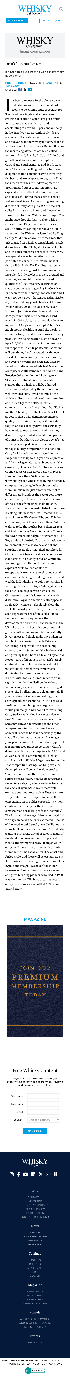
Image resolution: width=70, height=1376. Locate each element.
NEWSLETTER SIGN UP (51, 20)
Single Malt (35, 1268)
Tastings (35, 1260)
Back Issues (35, 1295)
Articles (35, 1232)
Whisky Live (35, 1342)
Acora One (55, 1363)
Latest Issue (35, 1291)
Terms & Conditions (35, 1205)
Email (19, 1111)
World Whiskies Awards (35, 1323)
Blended (35, 1264)
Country (18, 1119)
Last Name (17, 1104)
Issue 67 (51, 83)
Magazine (35, 919)
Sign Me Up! (35, 1131)
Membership (35, 1299)
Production (15, 83)
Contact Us (35, 1197)
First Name (17, 1096)
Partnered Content (35, 1236)
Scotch (35, 1275)
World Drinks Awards (35, 1319)
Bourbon (35, 1271)
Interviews (35, 1240)
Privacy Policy (35, 1209)
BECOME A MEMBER (17, 20)
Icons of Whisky (35, 1326)
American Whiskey (35, 1303)
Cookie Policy (35, 1213)
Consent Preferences (35, 1216)
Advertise (35, 1201)
